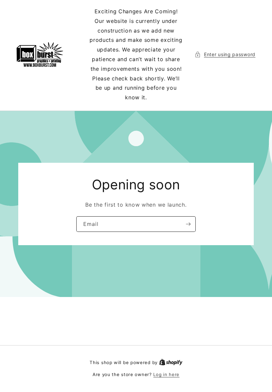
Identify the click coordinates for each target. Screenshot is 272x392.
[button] (225, 54)
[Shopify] (170, 362)
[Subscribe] (188, 224)
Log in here (166, 374)
